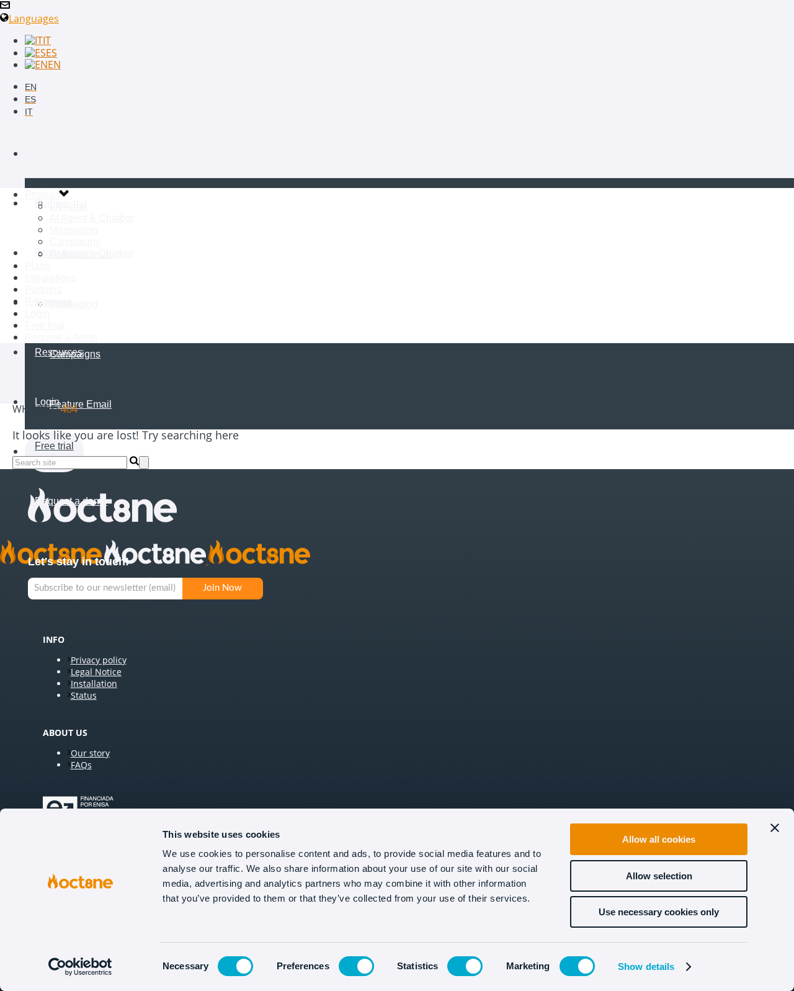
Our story (90, 753)
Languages (34, 18)
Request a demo (61, 337)
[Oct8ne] (155, 560)
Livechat (68, 203)
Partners (43, 289)
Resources (59, 352)
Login (37, 313)
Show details (646, 966)
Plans (47, 203)
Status (84, 695)
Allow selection (659, 876)
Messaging (74, 303)
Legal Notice (96, 672)
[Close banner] (774, 827)
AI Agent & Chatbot (91, 253)
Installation (94, 683)
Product (52, 153)
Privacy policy (99, 660)
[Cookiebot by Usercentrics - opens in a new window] (80, 966)
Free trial (54, 446)
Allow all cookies (658, 839)
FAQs (81, 765)
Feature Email (81, 404)
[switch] (356, 966)
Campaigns (75, 354)
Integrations (50, 277)
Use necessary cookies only (659, 912)
